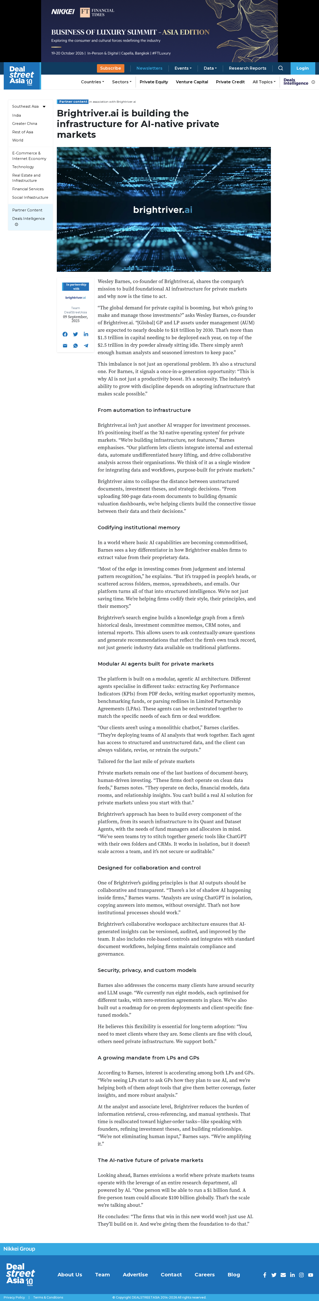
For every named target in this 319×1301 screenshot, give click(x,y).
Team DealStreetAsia (75, 310)
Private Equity (154, 82)
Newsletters (149, 68)
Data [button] (209, 68)
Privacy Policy (14, 1297)
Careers (205, 1275)
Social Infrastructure (30, 197)
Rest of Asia (22, 132)
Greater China (24, 123)
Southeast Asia (25, 106)
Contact (171, 1275)
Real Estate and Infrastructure (26, 178)
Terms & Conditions (48, 1297)
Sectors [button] (120, 82)
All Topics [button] (263, 82)
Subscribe (110, 68)
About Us (70, 1275)
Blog (234, 1275)
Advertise (135, 1275)
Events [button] (182, 68)
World (17, 140)
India (16, 115)
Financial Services (28, 189)
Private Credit (230, 82)
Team (102, 1275)
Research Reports (247, 68)
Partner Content (27, 210)
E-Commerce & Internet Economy (29, 156)
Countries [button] (91, 82)
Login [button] (303, 68)
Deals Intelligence (28, 218)
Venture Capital (192, 82)
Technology (23, 167)
